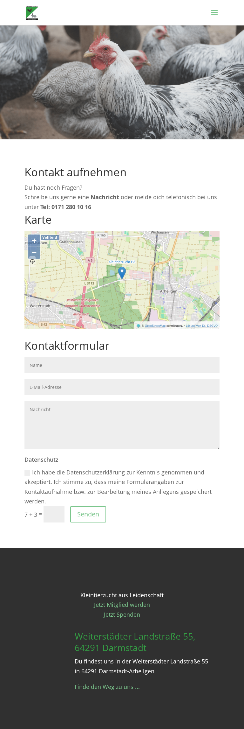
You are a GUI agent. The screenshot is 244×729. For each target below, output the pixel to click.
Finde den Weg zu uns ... (107, 686)
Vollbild (49, 237)
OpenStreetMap (155, 325)
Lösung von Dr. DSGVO (202, 325)
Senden (88, 514)
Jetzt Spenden (122, 614)
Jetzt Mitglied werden (122, 604)
